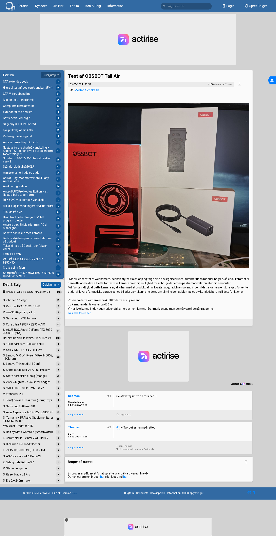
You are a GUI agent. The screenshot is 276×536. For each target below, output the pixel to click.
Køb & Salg (93, 6)
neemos (74, 396)
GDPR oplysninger (192, 493)
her (102, 476)
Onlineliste (142, 493)
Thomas (74, 427)
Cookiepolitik (157, 493)
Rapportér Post (76, 414)
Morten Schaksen (86, 90)
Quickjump (49, 75)
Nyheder (41, 6)
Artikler (58, 6)
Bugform (129, 493)
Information (115, 6)
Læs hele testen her (79, 313)
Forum (74, 6)
